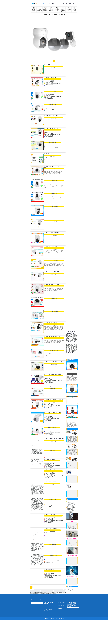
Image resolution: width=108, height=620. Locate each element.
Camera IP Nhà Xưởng (61, 605)
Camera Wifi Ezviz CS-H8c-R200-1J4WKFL (51, 271)
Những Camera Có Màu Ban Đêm (72, 340)
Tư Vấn (70, 3)
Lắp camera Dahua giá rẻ (71, 504)
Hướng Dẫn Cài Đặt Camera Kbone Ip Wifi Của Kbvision (48, 593)
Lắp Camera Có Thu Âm (70, 506)
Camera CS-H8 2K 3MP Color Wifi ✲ (50, 514)
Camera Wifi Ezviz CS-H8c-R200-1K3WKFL (51, 232)
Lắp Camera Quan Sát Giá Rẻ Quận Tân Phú (74, 459)
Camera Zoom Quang (70, 508)
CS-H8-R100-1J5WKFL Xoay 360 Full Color (51, 103)
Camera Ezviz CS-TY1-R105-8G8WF (50, 449)
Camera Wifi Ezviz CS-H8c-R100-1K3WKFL (51, 284)
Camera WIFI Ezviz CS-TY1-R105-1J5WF (50, 191)
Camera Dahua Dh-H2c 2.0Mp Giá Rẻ (74, 446)
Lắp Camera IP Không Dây (70, 507)
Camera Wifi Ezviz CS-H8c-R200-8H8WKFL (51, 218)
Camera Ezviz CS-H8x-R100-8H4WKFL (50, 459)
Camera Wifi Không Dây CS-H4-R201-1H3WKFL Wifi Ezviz (53, 167)
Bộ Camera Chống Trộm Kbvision (71, 353)
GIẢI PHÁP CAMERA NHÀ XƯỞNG (72, 1)
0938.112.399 (42, 1)
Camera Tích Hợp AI (69, 509)
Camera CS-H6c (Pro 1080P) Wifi (50, 542)
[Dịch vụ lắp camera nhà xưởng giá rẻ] (37, 603)
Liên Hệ (74, 3)
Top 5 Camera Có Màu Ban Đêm (71, 337)
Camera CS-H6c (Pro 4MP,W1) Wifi (50, 528)
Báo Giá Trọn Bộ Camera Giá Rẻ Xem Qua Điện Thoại (74, 433)
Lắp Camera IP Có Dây (70, 510)
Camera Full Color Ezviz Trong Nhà (54, 14)
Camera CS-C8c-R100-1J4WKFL (49, 569)
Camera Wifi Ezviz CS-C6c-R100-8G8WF (51, 349)
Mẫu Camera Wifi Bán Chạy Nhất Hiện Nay (72, 576)
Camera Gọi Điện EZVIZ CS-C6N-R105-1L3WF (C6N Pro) (54, 438)
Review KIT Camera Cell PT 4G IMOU (72, 521)
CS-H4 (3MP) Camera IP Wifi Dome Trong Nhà (52, 141)
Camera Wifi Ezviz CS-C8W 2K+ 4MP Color (52, 336)
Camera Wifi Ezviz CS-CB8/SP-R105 (50, 322)
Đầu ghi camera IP (69, 512)
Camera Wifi (65, 3)
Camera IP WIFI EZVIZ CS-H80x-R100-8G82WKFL (52, 412)
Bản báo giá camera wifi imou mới (71, 336)
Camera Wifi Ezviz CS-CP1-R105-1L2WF (51, 309)
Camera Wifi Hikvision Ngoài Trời (71, 349)
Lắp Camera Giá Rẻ (70, 505)
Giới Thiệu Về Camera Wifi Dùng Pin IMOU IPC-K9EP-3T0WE (38, 592)
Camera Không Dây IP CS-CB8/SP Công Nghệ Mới (53, 386)
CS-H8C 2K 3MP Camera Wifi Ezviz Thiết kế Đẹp (52, 128)
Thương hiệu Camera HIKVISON (72, 503)
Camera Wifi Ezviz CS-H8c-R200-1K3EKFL (51, 246)
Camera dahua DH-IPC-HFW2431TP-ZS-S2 (56, 589)
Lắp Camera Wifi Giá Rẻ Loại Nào (53, 592)
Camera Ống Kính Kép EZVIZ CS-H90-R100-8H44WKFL (53, 374)
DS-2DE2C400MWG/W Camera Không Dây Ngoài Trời (41, 589)
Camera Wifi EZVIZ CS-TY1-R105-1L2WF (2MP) (52, 179)
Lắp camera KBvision (71, 502)
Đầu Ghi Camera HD (69, 511)
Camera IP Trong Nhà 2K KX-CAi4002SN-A (47, 591)
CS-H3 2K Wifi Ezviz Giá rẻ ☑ (49, 153)
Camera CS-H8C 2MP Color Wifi (50, 469)
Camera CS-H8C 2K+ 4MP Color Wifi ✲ (51, 481)
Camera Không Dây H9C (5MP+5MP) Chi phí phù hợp (53, 399)
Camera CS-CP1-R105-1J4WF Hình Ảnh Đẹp (51, 554)
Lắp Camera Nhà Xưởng (43, 3)
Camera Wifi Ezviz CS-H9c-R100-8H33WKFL (51, 204)
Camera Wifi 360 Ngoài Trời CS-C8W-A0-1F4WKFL (53, 361)
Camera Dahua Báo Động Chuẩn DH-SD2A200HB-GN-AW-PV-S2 (72, 555)
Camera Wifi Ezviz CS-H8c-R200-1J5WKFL (51, 259)
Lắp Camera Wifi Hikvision (71, 347)
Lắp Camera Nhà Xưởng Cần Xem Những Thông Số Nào (74, 487)
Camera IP (59, 3)
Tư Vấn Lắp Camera (60, 608)
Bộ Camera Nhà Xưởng (52, 3)
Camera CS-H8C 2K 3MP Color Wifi (50, 498)
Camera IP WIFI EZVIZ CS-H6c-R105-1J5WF (51, 426)
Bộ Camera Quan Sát (71, 501)
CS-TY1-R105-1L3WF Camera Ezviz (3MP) (51, 90)
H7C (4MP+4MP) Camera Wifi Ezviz (50, 77)
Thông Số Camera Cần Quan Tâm (74, 473)
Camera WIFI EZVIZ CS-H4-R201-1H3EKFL (51, 296)
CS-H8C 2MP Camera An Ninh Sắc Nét (51, 115)
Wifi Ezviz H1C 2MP (47, 64)
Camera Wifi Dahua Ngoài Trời (70, 351)
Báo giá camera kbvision (73, 335)
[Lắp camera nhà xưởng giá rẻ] (34, 4)
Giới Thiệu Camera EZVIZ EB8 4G (72, 538)
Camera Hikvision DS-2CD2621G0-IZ (59, 591)
